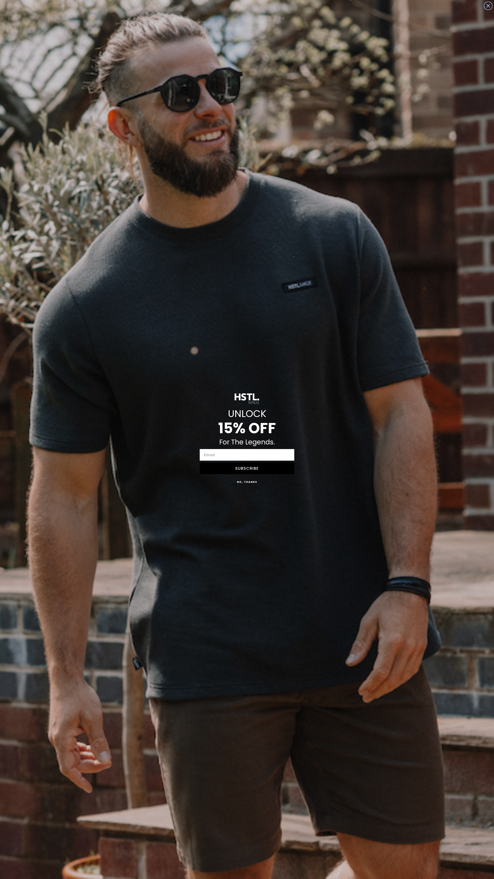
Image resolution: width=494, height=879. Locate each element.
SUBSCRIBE (247, 468)
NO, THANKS (247, 482)
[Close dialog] (488, 6)
